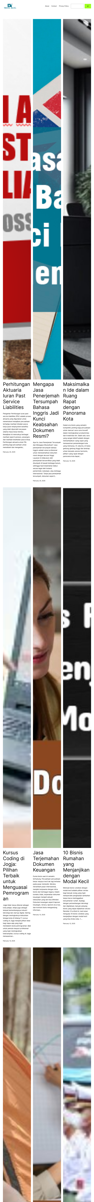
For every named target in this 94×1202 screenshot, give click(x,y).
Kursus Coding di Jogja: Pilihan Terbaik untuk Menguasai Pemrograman (16, 876)
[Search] (88, 6)
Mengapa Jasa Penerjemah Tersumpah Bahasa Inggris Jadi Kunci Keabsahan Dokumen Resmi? (46, 410)
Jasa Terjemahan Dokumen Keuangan (46, 861)
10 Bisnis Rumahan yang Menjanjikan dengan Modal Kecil (76, 867)
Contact (54, 6)
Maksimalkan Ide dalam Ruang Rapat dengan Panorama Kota (76, 401)
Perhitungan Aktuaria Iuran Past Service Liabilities (16, 395)
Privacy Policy (64, 6)
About (47, 6)
